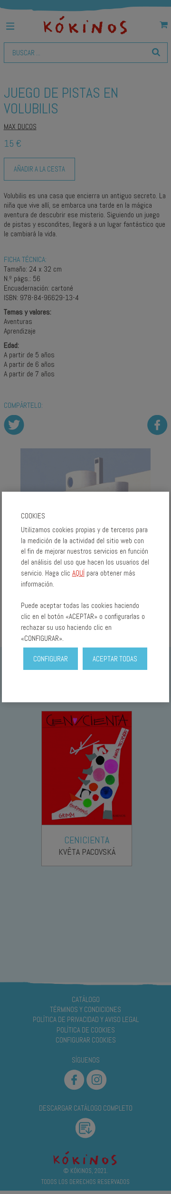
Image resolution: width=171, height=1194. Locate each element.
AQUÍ (78, 572)
